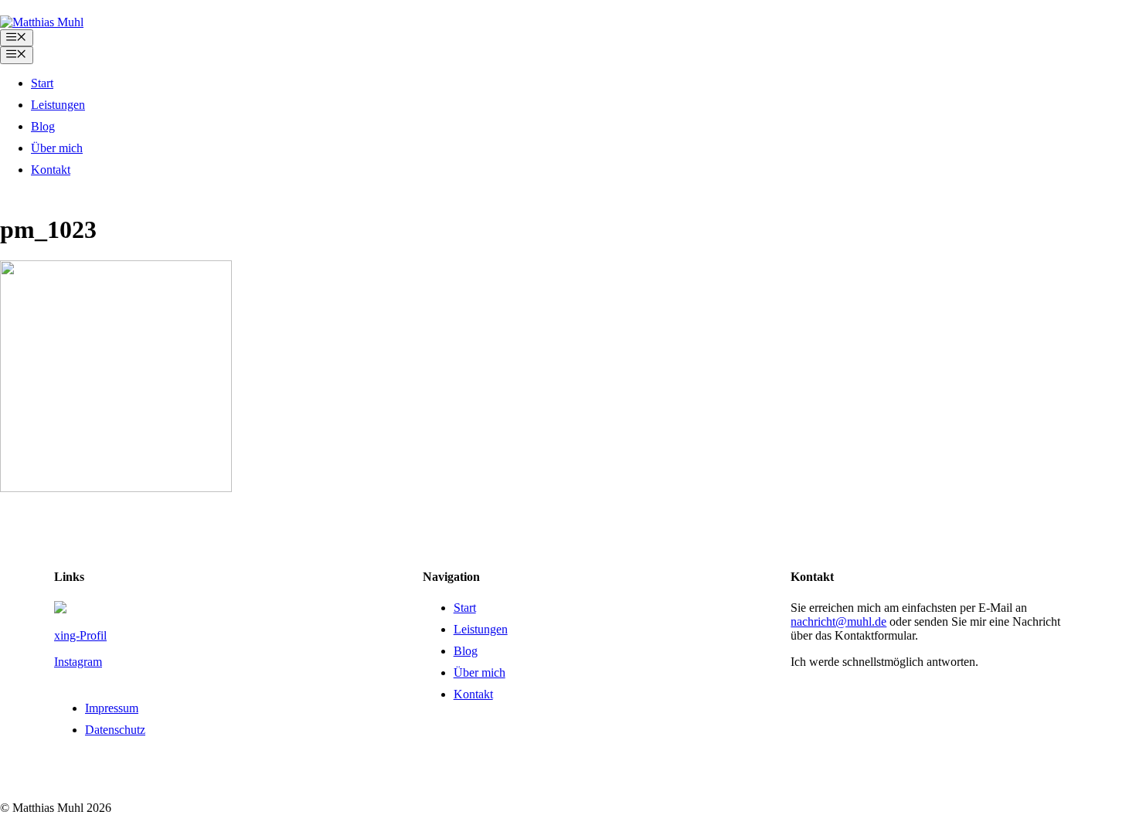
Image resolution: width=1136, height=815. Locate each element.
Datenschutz (115, 729)
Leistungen (58, 104)
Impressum (111, 708)
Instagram (78, 661)
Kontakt (50, 169)
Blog (43, 126)
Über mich (57, 148)
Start (42, 83)
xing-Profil (80, 635)
